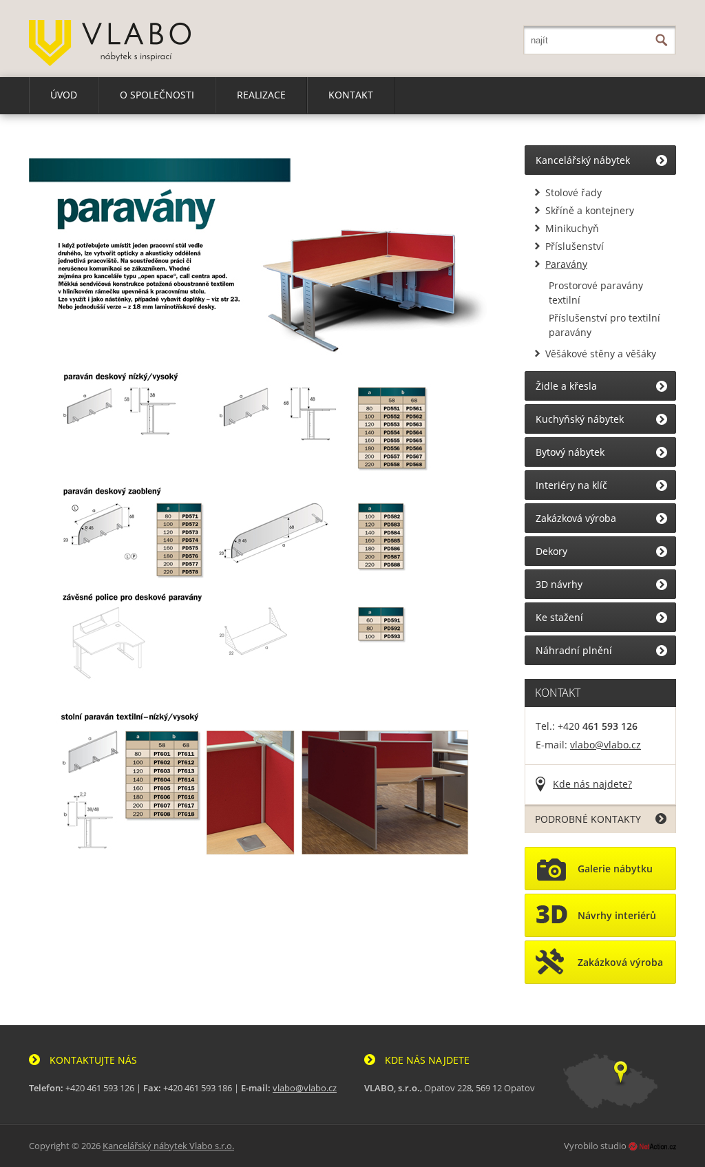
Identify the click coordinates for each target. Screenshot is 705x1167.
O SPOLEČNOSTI (157, 94)
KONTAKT (350, 94)
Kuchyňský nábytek (580, 418)
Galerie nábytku (615, 868)
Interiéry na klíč (571, 485)
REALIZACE (261, 94)
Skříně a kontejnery (589, 210)
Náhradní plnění (574, 650)
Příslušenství (574, 246)
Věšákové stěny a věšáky (600, 353)
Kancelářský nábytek (583, 160)
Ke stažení (559, 617)
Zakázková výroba (576, 518)
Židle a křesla (566, 385)
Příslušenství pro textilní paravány (604, 325)
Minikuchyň (572, 228)
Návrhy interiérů (617, 915)
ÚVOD (63, 94)
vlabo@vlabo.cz (605, 744)
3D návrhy (559, 584)
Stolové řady (573, 192)
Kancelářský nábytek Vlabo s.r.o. (168, 1145)
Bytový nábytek (570, 452)
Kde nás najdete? (592, 783)
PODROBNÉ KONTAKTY (588, 819)
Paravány (566, 264)
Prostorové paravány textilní (596, 292)
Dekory (551, 551)
